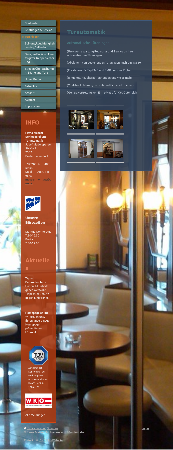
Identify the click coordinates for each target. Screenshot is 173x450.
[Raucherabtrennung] (81, 119)
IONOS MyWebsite (51, 440)
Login (145, 428)
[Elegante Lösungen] (110, 119)
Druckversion (36, 428)
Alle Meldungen (35, 415)
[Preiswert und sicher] (81, 148)
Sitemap (52, 428)
